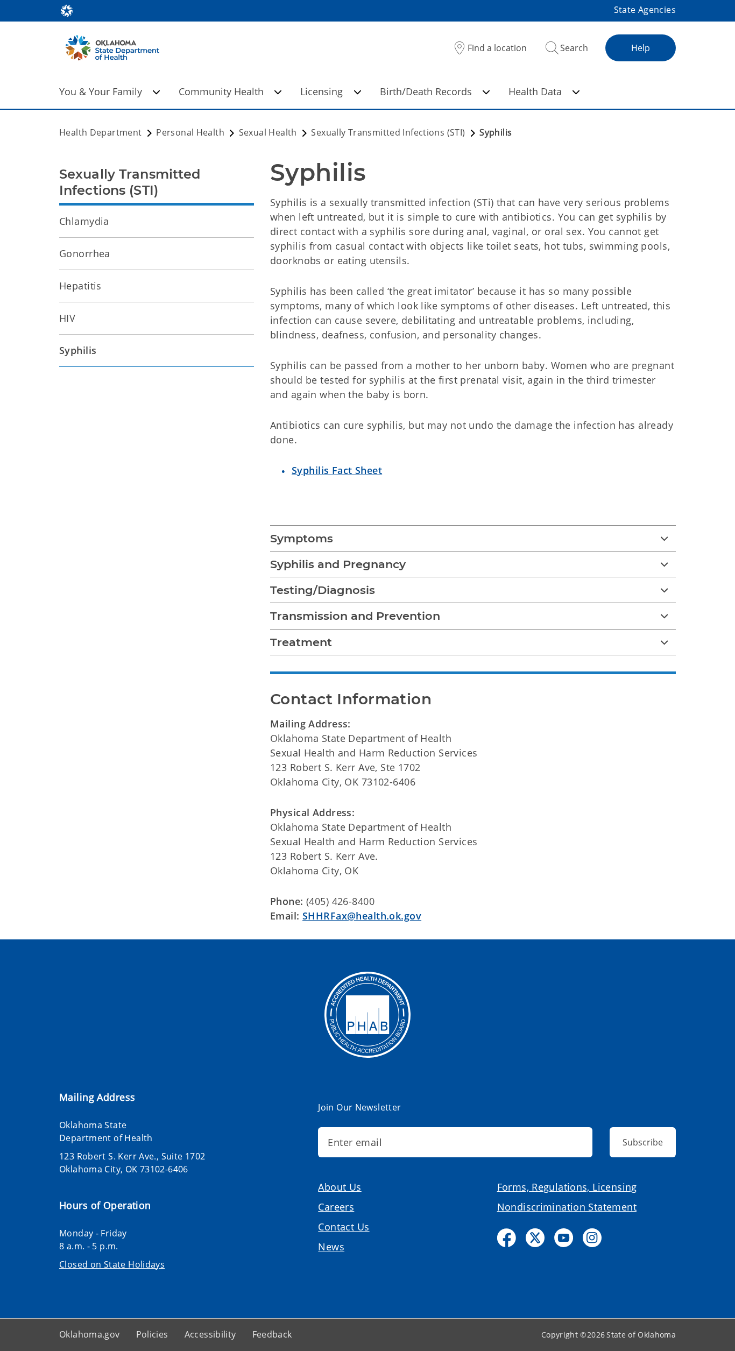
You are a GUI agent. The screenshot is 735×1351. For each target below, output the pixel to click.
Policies (152, 1334)
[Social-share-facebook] (506, 1237)
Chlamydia (84, 221)
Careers (336, 1206)
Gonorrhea (84, 253)
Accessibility (210, 1334)
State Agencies (645, 10)
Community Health (221, 91)
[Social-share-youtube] (563, 1237)
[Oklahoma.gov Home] (66, 9)
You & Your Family (100, 91)
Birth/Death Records (426, 91)
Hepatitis (80, 285)
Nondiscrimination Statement (567, 1206)
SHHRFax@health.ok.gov (361, 915)
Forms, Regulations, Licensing (567, 1186)
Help (640, 48)
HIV (67, 318)
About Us (339, 1186)
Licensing (321, 91)
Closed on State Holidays (112, 1264)
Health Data (535, 91)
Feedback (272, 1334)
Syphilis (77, 350)
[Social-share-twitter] (535, 1237)
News (331, 1246)
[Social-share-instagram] (592, 1237)
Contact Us (343, 1226)
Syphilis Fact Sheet (337, 470)
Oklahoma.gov (89, 1334)
